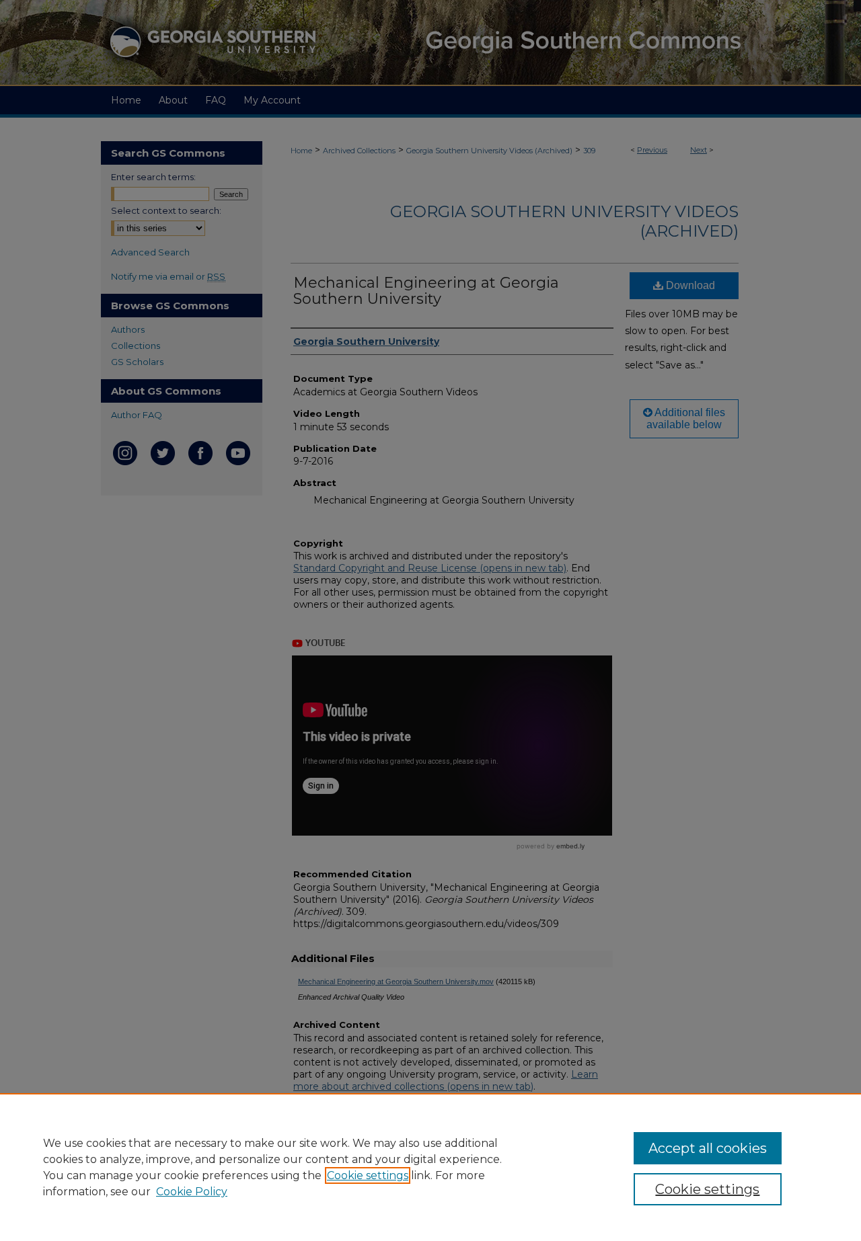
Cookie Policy (191, 1191)
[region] (430, 1167)
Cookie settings (367, 1175)
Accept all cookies (707, 1148)
